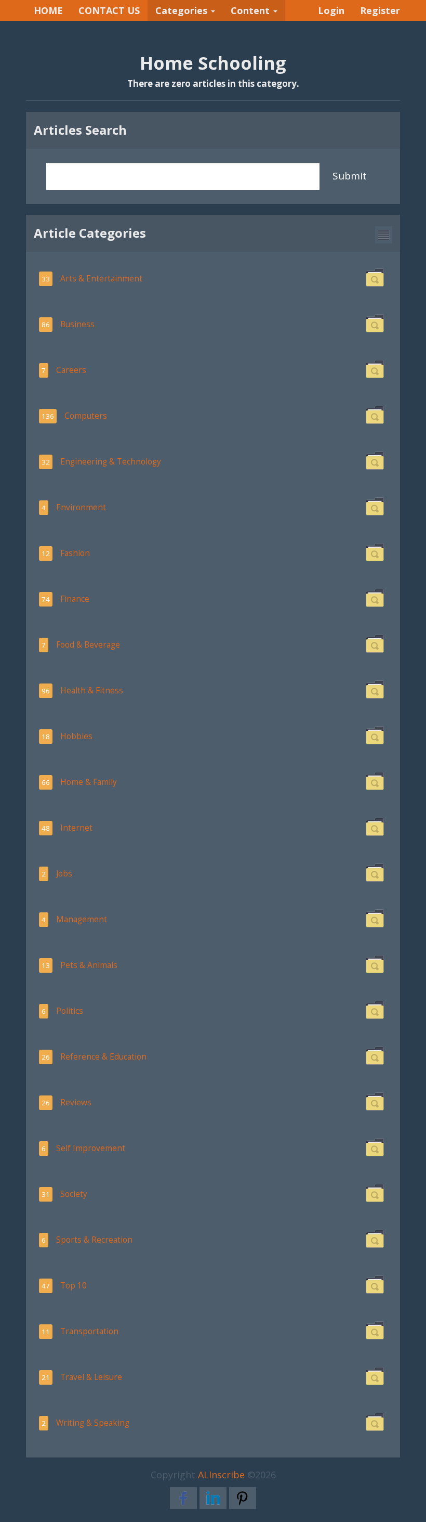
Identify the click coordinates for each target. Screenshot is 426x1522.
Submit (349, 176)
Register (380, 10)
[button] (383, 234)
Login (331, 10)
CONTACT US (109, 10)
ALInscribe (221, 1474)
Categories (182, 10)
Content (251, 10)
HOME (48, 10)
